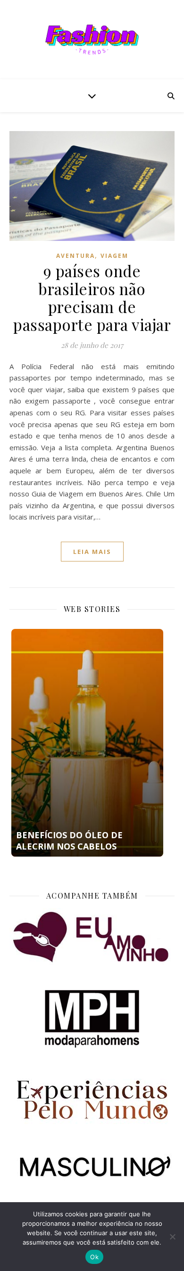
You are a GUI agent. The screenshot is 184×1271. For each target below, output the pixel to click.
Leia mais (92, 551)
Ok (94, 1257)
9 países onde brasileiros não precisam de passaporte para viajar (92, 297)
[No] (172, 1236)
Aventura (75, 256)
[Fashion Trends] (92, 40)
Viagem (114, 256)
